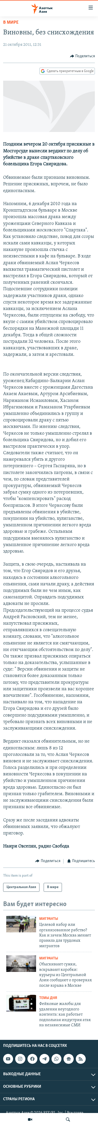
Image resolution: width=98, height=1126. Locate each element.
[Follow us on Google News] (68, 1059)
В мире (11, 22)
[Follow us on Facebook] (32, 1059)
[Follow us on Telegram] (44, 1059)
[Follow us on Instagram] (20, 1059)
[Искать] (68, 1119)
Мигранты (48, 919)
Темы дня (48, 998)
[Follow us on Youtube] (8, 1059)
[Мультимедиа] (30, 1119)
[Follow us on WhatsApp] (56, 1059)
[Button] (82, 56)
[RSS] (81, 1059)
